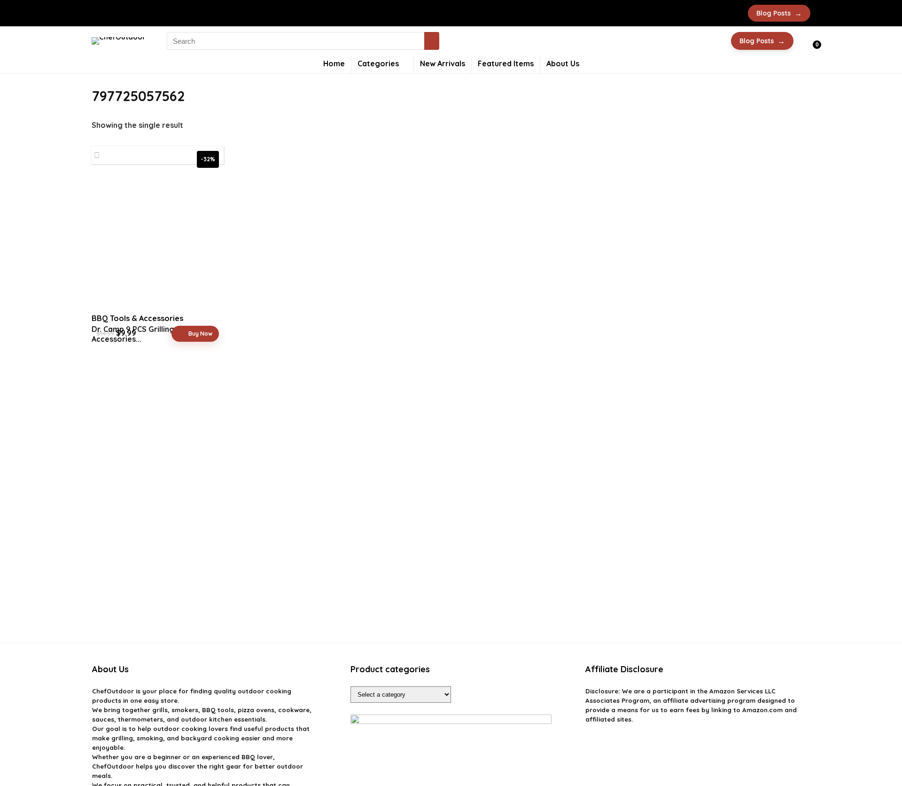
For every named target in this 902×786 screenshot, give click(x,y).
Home (334, 63)
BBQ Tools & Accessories (137, 318)
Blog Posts (779, 13)
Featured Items (506, 63)
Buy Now (200, 333)
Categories (378, 63)
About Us (562, 63)
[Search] (431, 41)
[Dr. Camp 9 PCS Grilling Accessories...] (158, 242)
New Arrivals (442, 63)
